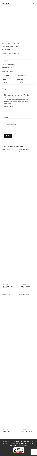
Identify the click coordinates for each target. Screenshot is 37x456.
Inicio (3, 43)
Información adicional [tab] (8, 64)
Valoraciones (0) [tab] (7, 67)
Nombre (7, 117)
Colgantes (8, 43)
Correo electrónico (10, 124)
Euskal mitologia (13, 46)
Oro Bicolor (20, 79)
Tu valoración (9, 106)
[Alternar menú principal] (33, 3)
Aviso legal (24, 443)
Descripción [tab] (5, 61)
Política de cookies (22, 445)
